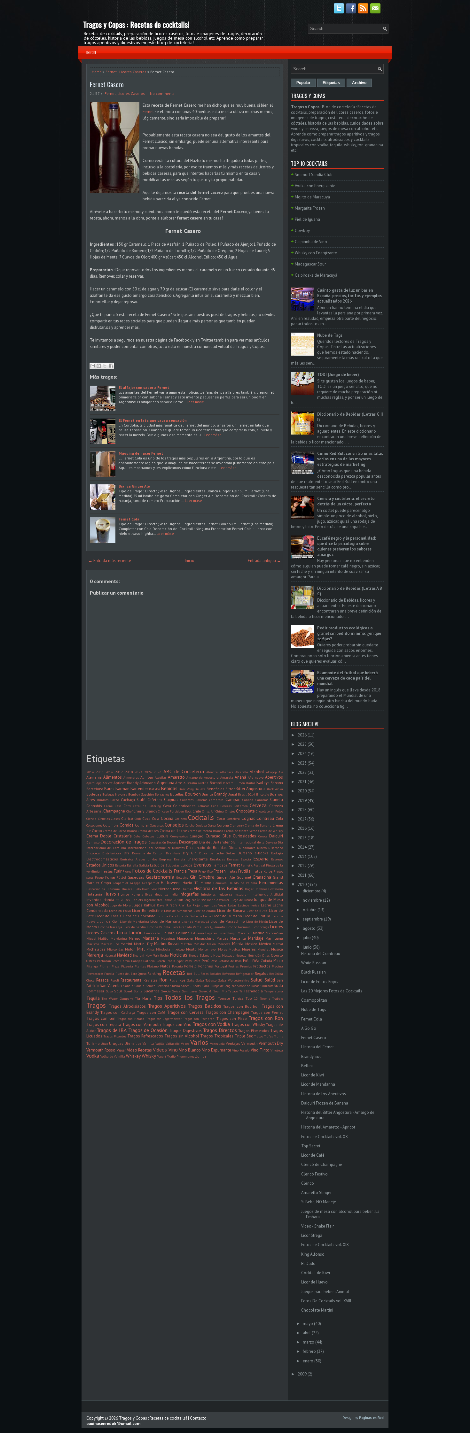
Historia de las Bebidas (218, 888)
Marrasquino (109, 944)
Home (97, 71)
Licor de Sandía (134, 927)
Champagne (114, 811)
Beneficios (215, 788)
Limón (136, 932)
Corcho (189, 825)
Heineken (220, 883)
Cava (167, 805)
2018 (129, 771)
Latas (232, 905)
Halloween (171, 882)
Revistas (151, 980)
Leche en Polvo (120, 910)
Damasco (92, 842)
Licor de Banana (231, 910)
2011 (302, 875)
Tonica (238, 998)
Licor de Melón (257, 921)
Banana (276, 782)
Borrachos (162, 794)
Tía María (143, 998)
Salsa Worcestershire (233, 980)
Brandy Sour (312, 1056)
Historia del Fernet (317, 1047)
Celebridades (184, 805)
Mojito (191, 949)
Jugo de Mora (121, 905)
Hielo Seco (149, 889)
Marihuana (274, 938)
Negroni (138, 955)
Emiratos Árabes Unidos (138, 859)
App (98, 783)
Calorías (201, 799)
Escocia (246, 859)
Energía (179, 859)
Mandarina (119, 938)
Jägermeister (153, 900)
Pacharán (104, 961)
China (219, 811)
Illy (166, 894)
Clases (115, 818)
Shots (196, 985)
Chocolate (245, 811)
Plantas (140, 966)
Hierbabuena (169, 888)
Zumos (201, 1056)
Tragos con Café (151, 1012)
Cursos (262, 836)
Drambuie (173, 853)
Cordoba (201, 825)
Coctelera (233, 818)
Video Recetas (139, 1050)
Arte (178, 782)
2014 (90, 772)
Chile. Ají (208, 811)
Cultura (162, 836)
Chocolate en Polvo (269, 811)
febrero (309, 1351)
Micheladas (96, 949)
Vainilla (148, 1043)
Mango (134, 938)
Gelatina (182, 877)
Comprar (142, 825)
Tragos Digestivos (185, 1030)
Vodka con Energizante (315, 186)
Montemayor (207, 949)
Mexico (251, 943)
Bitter (230, 788)
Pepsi (188, 961)
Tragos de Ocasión (148, 1030)
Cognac (248, 818)
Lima (122, 932)
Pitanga (92, 966)
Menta (237, 943)
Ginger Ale (225, 877)
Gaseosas (136, 877)
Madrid (258, 932)
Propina (277, 966)
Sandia (128, 985)
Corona (223, 825)
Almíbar (146, 777)
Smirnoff (266, 985)
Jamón (168, 900)
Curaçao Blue (218, 836)
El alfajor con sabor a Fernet (144, 387)
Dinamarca (247, 847)
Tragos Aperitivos (167, 1006)
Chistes (230, 811)
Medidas (199, 944)
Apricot (108, 783)
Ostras (91, 961)
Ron (163, 979)
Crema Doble (98, 836)
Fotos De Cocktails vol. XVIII (326, 1301)
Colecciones (94, 825)
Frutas (232, 871)
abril (307, 1333)
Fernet (111, 71)
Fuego (99, 877)
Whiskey (133, 1056)
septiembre (313, 919)
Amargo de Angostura (202, 777)
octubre (310, 910)
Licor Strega (260, 927)
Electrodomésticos (102, 859)
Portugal (221, 966)
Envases (233, 859)
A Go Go (308, 1028)
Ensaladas (217, 859)
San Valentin (111, 985)
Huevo (110, 894)
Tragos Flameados (253, 1030)
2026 (157, 772)
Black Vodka (274, 789)
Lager (205, 905)
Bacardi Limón (234, 783)
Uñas (104, 1043)
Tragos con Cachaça (117, 1012)
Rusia (173, 980)
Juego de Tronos (242, 900)
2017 (119, 771)
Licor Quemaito (213, 927)
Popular (303, 83)
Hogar (249, 889)
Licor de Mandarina (134, 921)
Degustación (157, 842)
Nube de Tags (329, 335)
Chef (129, 811)
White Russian (313, 963)
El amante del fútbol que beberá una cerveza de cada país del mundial (347, 678)
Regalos (261, 973)
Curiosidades (244, 836)
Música (277, 949)
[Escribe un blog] (99, 366)
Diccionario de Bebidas (206, 847)
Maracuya (185, 938)
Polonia (177, 966)
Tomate (224, 998)
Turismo (93, 1043)
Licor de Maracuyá (195, 921)
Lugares (211, 933)
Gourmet (244, 877)
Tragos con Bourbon (241, 1006)
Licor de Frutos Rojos (319, 981)
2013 (302, 856)
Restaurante (131, 980)
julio (307, 937)
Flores (126, 871)
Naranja (94, 954)
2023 (138, 772)
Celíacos (203, 806)
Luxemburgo (227, 933)
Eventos (202, 864)
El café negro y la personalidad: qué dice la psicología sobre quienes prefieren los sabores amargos (346, 546)
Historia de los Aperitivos (323, 1094)
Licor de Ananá (204, 910)
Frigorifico (205, 871)
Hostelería (275, 889)
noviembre (312, 900)
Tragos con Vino (176, 1024)
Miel (141, 949)
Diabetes (178, 847)
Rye (182, 980)
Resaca (102, 980)
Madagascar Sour (310, 264)
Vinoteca (276, 1050)
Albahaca (226, 772)
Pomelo (190, 966)
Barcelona (94, 788)
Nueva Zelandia (200, 955)
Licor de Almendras (178, 910)
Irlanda (108, 899)
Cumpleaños (179, 836)
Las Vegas (219, 905)
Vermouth (249, 1043)
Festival (259, 865)
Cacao (115, 799)
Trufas (268, 1036)
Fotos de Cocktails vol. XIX (325, 1244)
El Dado (308, 1263)
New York (152, 955)
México (265, 943)
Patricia (149, 961)
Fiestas (107, 871)
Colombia (111, 825)
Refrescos (228, 973)
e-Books (262, 853)
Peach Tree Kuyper (170, 961)
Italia (119, 899)
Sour (118, 991)
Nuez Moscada (223, 955)
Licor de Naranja (110, 927)
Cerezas (226, 806)
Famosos (220, 865)
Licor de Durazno (227, 915)
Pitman (104, 966)
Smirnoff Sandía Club (314, 174)
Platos (165, 966)
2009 (302, 1374)
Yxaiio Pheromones (180, 1056)
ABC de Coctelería (183, 771)
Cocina (167, 818)
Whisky (149, 1055)
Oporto (277, 955)
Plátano (153, 966)
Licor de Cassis (108, 915)
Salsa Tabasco (206, 980)
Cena (214, 806)
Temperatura (273, 991)
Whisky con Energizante (316, 253)
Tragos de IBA (112, 1030)
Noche (164, 955)
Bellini (307, 1065)
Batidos (154, 789)
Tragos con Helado (130, 1018)
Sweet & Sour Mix (213, 991)
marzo (308, 1342)
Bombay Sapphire (141, 794)
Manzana (151, 938)
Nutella (241, 955)
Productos (261, 966)
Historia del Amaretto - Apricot (328, 1127)
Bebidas (169, 788)
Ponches (205, 966)
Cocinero (181, 818)
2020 (302, 791)
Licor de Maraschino (227, 921)
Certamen (241, 806)
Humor (123, 894)
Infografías (189, 894)
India (174, 894)
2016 (109, 772)
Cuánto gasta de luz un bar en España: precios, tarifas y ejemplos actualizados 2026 (349, 296)
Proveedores (94, 973)
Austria (203, 783)
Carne (108, 806)
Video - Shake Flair (317, 1226)
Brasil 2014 (246, 794)
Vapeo (185, 1043)
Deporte (172, 842)
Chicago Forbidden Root (175, 811)
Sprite (138, 991)
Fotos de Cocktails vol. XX (324, 1136)
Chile (196, 811)
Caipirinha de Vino (311, 241)
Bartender (139, 788)
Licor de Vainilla (158, 927)
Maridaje (255, 938)
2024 (148, 772)
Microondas (115, 949)
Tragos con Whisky (248, 1024)
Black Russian (313, 972)
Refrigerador (245, 973)
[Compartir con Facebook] (111, 366)
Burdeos (102, 799)
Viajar (121, 1050)
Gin (193, 877)
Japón (178, 899)
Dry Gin (190, 853)
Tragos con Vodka (211, 1024)
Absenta (212, 772)
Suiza (176, 991)
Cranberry (237, 825)
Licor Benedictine (147, 910)
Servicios (162, 985)
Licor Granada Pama (186, 927)
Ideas (158, 894)
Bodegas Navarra (114, 794)
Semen (150, 985)
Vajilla (160, 1043)
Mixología (163, 949)
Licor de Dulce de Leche (194, 916)
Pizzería (127, 966)
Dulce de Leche (211, 853)
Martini (126, 943)
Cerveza (258, 805)
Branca (207, 794)
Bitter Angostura (250, 788)
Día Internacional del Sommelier (145, 847)
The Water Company (117, 998)
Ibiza (148, 894)
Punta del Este (126, 973)
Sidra (205, 985)
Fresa (192, 871)
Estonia (120, 865)
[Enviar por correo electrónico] (93, 366)
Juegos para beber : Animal (325, 1291)
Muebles (234, 949)
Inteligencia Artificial (267, 894)
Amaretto (176, 777)
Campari (232, 799)
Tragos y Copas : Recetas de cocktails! (136, 24)
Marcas (222, 938)
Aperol (90, 783)
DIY (126, 853)
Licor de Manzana (165, 921)
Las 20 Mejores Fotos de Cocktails (331, 991)
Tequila (93, 998)
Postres (233, 966)
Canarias (261, 799)
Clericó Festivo (314, 1174)
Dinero (262, 847)
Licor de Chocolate (139, 915)
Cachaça (128, 799)
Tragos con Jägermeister (164, 1018)
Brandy (220, 794)
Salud (256, 979)
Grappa (135, 883)
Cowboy (302, 230)
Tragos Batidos (204, 1006)
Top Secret (310, 1146)
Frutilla (244, 871)
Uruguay (116, 1043)
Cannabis (94, 805)
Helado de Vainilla (243, 883)
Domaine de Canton (148, 853)
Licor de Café (313, 1155)
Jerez (201, 899)
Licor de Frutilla (256, 915)
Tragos (96, 1005)
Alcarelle (241, 772)
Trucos (258, 1036)
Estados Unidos (100, 865)
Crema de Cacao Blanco (120, 830)
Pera (197, 961)
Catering (155, 806)
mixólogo (178, 949)
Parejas (136, 961)
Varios (199, 1042)
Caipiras (171, 799)
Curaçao (196, 836)
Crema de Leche (173, 830)
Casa (118, 806)
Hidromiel (113, 889)
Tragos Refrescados (145, 1036)
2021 (302, 781)
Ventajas (233, 1043)
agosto (309, 928)
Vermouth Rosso (100, 1050)
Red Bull (193, 973)
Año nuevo (255, 777)
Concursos (157, 825)
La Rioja (193, 905)
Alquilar (160, 777)
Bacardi (216, 782)
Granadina (262, 877)
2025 (302, 744)
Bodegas (93, 794)
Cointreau (265, 818)
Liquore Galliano (175, 932)
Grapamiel (120, 883)
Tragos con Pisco (231, 1018)
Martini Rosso (166, 943)
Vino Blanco (190, 1050)
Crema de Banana (258, 825)
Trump (278, 1036)
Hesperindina (95, 889)
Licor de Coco (166, 916)
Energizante (197, 859)
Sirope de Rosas (248, 985)
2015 (100, 771)
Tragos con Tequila (103, 1024)
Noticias (178, 954)
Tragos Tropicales (216, 1036)
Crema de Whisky (270, 830)
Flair (117, 871)
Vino (173, 1049)
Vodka (92, 1055)
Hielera (127, 889)
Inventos (93, 899)
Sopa (109, 991)
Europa (186, 865)
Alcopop (271, 772)
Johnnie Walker (218, 900)
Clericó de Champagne (321, 1164)
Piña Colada (262, 960)
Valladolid (173, 1043)
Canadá (247, 799)
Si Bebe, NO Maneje (318, 1202)
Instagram (241, 894)
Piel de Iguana (307, 219)
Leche (266, 905)
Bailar (250, 783)
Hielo (137, 889)
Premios (246, 966)
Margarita (238, 938)
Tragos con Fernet (267, 1012)
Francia (180, 871)
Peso (214, 961)
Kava (161, 905)
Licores (276, 926)
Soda (278, 985)
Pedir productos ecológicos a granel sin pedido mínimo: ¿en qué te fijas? (349, 633)
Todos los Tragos (190, 997)
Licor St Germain (238, 927)
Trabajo (277, 998)
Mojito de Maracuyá (312, 197)
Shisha (175, 985)
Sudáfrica (152, 991)
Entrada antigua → (264, 560)
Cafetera (154, 799)
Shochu (186, 985)
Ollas (266, 955)
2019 (302, 800)
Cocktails (201, 817)
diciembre (311, 891)
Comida (127, 825)
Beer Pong (186, 789)
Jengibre (190, 900)
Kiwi (181, 905)
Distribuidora (111, 853)
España (261, 858)
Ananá (240, 777)
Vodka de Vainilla (112, 1056)
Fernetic (247, 865)
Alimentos (112, 777)
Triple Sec (244, 1036)
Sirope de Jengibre (223, 985)
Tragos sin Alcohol (181, 1036)
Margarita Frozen (310, 208)
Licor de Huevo (314, 1282)
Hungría (137, 894)
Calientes (186, 799)
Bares (109, 788)
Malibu (103, 938)
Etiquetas (172, 865)
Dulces (230, 853)
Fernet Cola (129, 519)
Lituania (197, 933)
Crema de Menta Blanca (205, 830)
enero (308, 1361)
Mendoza (224, 944)
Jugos (137, 905)
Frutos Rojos (262, 871)
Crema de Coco (148, 830)
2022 (302, 772)
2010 (302, 884)
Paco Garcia (121, 961)
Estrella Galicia (138, 865)
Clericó (127, 818)
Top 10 (252, 998)
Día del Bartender (214, 842)
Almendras (131, 777)
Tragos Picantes (115, 1036)
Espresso (277, 859)
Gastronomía (160, 877)
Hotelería (94, 894)
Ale (280, 772)
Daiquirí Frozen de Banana (324, 1103)
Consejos (174, 824)
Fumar (110, 877)
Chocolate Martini (317, 1310)
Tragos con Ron (265, 1018)
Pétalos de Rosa (230, 961)
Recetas (173, 972)
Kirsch (171, 905)
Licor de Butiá (257, 910)
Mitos (150, 949)
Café (141, 799)
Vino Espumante (216, 1050)
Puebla (109, 973)
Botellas (177, 794)
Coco (220, 818)
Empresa (165, 859)
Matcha (186, 944)
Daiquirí (276, 836)
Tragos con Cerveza (185, 1012)
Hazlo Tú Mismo (197, 882)
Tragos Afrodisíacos (127, 1006)
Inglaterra (224, 894)
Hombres (261, 889)
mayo (308, 1323)
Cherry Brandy (145, 811)
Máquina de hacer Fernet (141, 453)
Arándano (147, 782)
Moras (222, 949)
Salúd (270, 980)
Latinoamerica (248, 905)
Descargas (188, 842)
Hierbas (187, 889)
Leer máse (195, 401)
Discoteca (93, 853)
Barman (122, 788)
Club (138, 818)
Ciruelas (104, 818)
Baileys (263, 782)
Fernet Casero (107, 84)
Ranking (154, 973)
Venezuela (217, 1043)
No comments (162, 93)
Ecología (277, 853)
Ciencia (91, 818)
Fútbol (121, 877)
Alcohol (257, 771)
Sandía (139, 985)
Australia (190, 783)
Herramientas (271, 882)
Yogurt (161, 1056)
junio (307, 947)
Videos (160, 1049)
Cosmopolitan (314, 1000)
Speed (128, 991)
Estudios (157, 865)
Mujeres (249, 949)
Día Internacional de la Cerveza (254, 842)
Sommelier (95, 991)
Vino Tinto (260, 1050)
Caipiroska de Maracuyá (316, 275)
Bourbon (193, 794)
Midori (130, 949)
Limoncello (152, 933)
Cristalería (123, 836)
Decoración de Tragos (123, 841)
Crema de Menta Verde (240, 830)
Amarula (226, 777)
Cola (279, 818)
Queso (142, 973)
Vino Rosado (240, 1050)
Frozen (220, 871)
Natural (110, 955)
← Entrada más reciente (109, 560)
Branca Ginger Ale (134, 486)
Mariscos (92, 944)
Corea (212, 825)
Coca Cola (151, 818)
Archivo (359, 83)
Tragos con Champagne (227, 1012)
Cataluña (139, 806)
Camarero (216, 799)
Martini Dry (143, 943)
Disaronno (275, 847)
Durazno (245, 853)
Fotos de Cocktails (152, 870)
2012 (302, 865)
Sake (190, 980)
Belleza (200, 789)
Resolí (115, 980)
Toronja (265, 998)
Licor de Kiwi (108, 921)
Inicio (91, 52)
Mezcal (278, 944)
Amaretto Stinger (316, 1192)
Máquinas (168, 938)
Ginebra (207, 877)
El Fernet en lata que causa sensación (153, 420)
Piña (247, 960)
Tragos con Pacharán (199, 1018)
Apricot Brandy (126, 782)
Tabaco (233, 991)
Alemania (94, 777)
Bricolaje (262, 794)
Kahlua (149, 905)
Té (240, 991)
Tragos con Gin (100, 1018)
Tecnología (253, 991)
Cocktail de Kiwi (315, 1272)
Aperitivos (274, 777)
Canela (276, 799)
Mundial (263, 949)
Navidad (124, 955)
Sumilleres (189, 991)
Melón (211, 944)
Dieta (233, 847)
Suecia (166, 991)
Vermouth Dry (271, 1043)
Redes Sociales (210, 973)
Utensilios (133, 1043)
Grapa (106, 882)
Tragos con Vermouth (141, 1024)
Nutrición (254, 955)
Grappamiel (150, 883)
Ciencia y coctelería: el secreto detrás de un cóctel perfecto (346, 501)
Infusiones (208, 894)
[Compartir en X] (105, 366)
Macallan (244, 933)
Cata (127, 805)
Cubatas (148, 836)
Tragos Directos (220, 1030)
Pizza (116, 966)
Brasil (232, 794)
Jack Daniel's (133, 900)
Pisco (278, 960)
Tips (157, 998)
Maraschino (205, 938)
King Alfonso (313, 1254)
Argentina (165, 782)
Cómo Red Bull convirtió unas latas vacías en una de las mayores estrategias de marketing (350, 459)
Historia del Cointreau (320, 953)
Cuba (137, 836)
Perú (205, 960)
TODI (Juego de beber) (338, 374)
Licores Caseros (132, 71)
